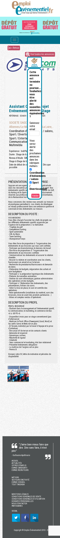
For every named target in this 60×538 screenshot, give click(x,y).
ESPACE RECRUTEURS (20, 470)
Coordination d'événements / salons (38, 176)
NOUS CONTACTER (19, 503)
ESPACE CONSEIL (18, 482)
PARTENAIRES (17, 506)
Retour (15, 47)
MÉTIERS (15, 477)
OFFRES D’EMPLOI (19, 465)
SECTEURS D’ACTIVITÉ (20, 480)
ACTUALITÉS (17, 463)
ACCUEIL (15, 461)
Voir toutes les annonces (42, 54)
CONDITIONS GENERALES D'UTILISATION (28, 499)
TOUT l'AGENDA (18, 484)
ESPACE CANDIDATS (19, 468)
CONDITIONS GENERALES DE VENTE (26, 496)
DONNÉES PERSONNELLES (22, 501)
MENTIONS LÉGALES (20, 494)
